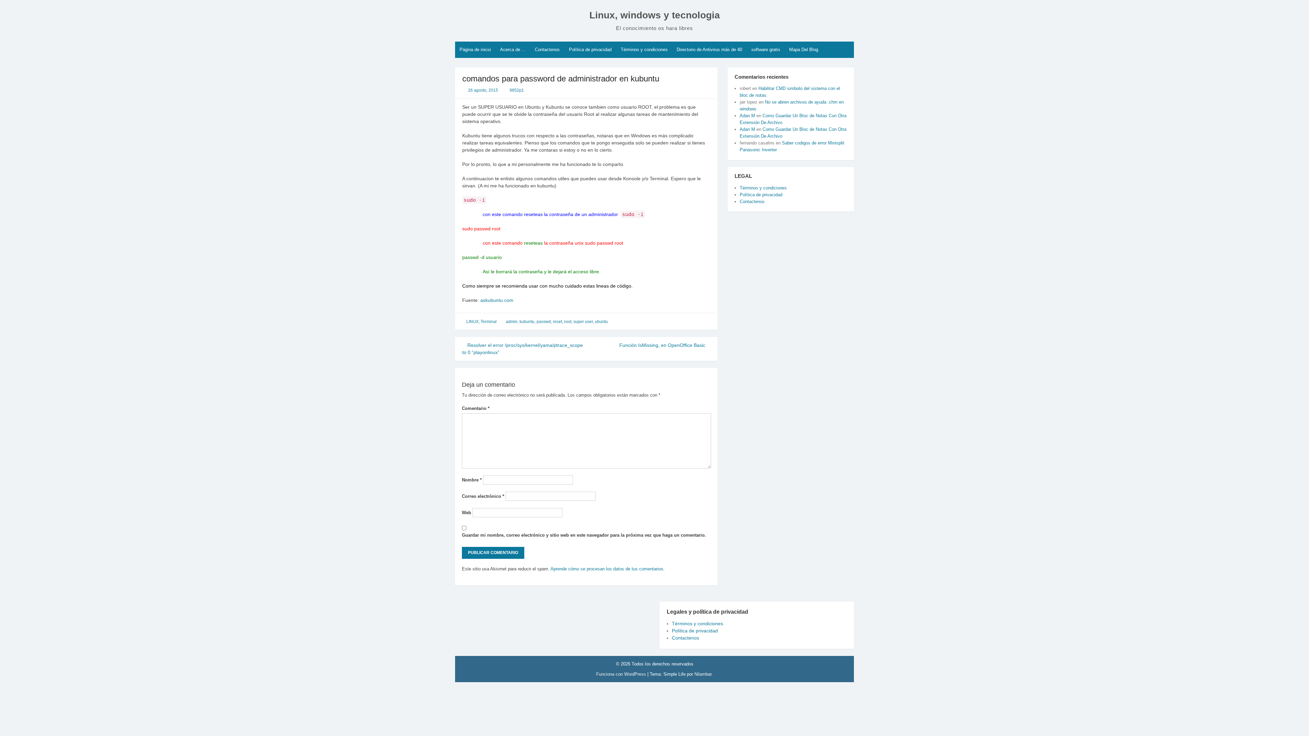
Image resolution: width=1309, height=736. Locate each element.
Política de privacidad (590, 49)
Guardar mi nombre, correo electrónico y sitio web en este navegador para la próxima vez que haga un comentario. (584, 535)
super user (583, 321)
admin (511, 321)
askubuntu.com (496, 300)
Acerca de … (513, 49)
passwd (544, 321)
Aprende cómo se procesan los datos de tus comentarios (607, 568)
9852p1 (517, 90)
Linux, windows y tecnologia (654, 15)
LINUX (472, 321)
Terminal (489, 321)
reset (557, 321)
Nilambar (702, 674)
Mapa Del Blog (803, 49)
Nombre (472, 479)
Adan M (747, 115)
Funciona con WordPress (621, 674)
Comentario (476, 408)
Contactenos (547, 49)
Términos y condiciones (644, 49)
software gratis (765, 49)
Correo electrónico (483, 496)
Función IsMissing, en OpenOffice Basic (663, 345)
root (567, 321)
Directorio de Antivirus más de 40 (709, 49)
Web (466, 512)
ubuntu (601, 321)
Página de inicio (475, 49)
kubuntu (527, 321)
